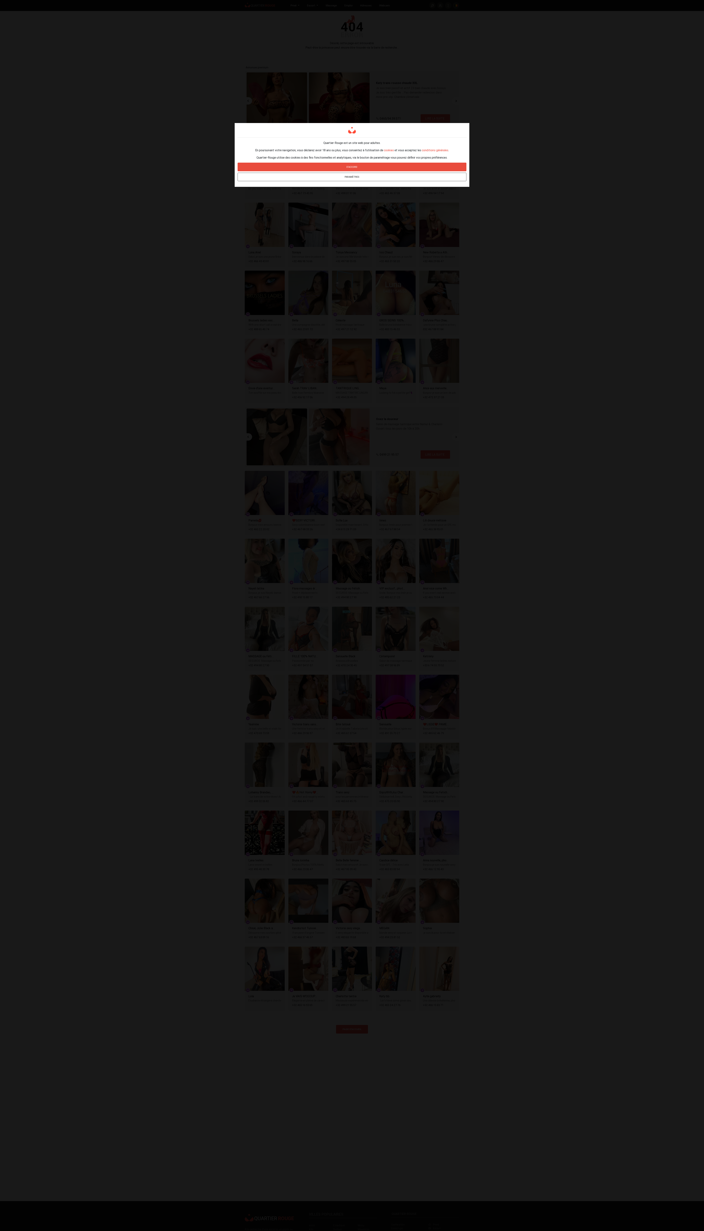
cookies (389, 150)
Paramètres (352, 176)
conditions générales (435, 150)
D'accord (351, 166)
